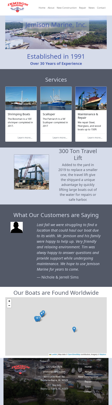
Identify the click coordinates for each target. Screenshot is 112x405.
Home (42, 7)
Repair (82, 7)
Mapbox (103, 354)
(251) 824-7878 (54, 366)
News (92, 7)
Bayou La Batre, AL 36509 (54, 380)
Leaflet (54, 354)
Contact (101, 7)
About (51, 7)
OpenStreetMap (74, 354)
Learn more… (25, 137)
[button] (37, 319)
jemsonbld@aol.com (54, 371)
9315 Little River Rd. (54, 376)
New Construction (67, 7)
